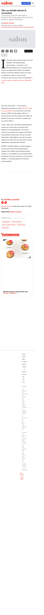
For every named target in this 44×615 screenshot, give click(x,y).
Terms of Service (24, 369)
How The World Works (8, 225)
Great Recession (17, 222)
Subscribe (26, 3)
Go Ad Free (23, 379)
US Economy (21, 225)
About (23, 357)
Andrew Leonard (8, 23)
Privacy (24, 364)
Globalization (6, 222)
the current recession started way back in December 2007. (16, 80)
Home (24, 354)
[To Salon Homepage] (6, 3)
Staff (23, 359)
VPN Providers (22, 474)
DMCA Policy (22, 478)
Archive (24, 374)
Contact (24, 362)
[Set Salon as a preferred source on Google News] (28, 51)
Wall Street (5, 228)
